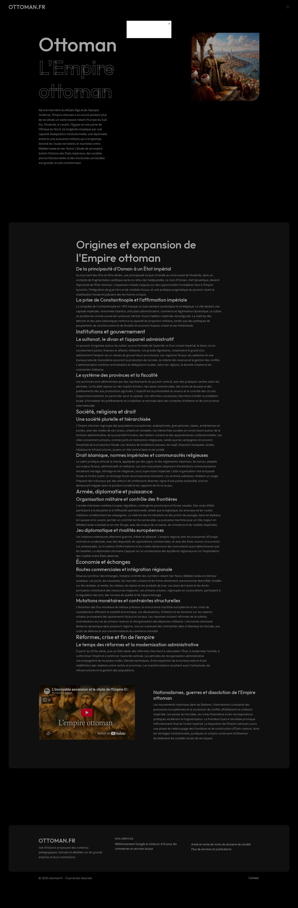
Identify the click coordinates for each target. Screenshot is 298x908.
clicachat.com (149, 32)
